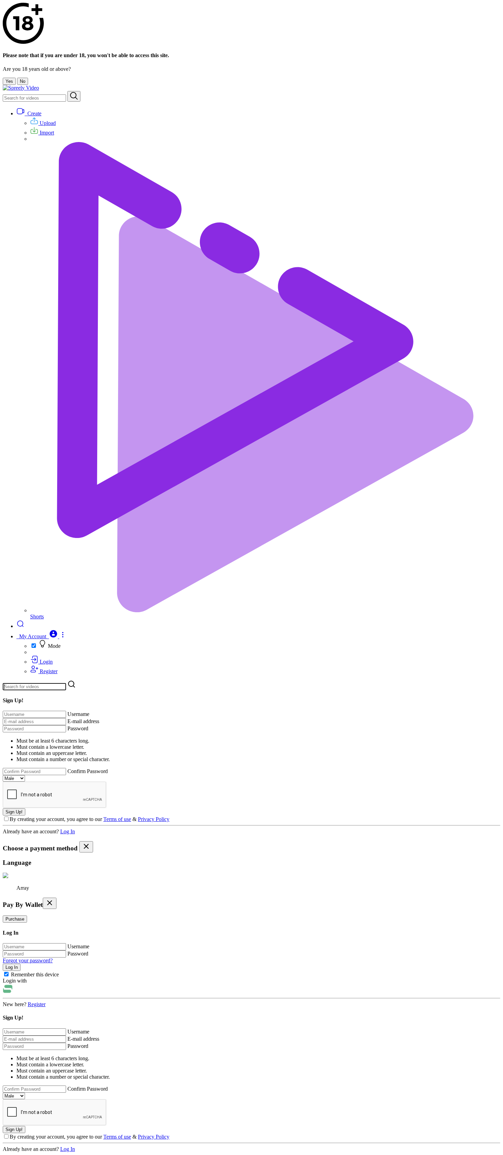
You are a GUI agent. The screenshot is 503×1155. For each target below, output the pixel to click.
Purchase (14, 919)
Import (46, 133)
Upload (47, 123)
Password (77, 728)
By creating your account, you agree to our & (89, 819)
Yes (9, 81)
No (22, 81)
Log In (67, 831)
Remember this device (35, 974)
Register (47, 671)
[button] (41, 636)
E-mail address (83, 721)
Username (78, 714)
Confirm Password (87, 771)
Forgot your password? (28, 960)
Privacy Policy (153, 819)
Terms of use (117, 819)
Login (45, 662)
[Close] (86, 846)
